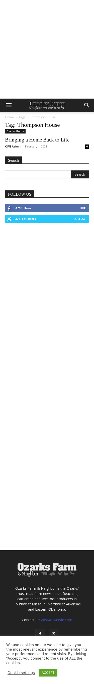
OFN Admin (13, 146)
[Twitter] (54, 634)
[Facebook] (40, 634)
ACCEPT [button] (48, 673)
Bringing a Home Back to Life (37, 140)
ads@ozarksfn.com (56, 619)
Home (9, 117)
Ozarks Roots (15, 131)
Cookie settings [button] (21, 673)
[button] (9, 105)
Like (82, 208)
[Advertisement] (47, 49)
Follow (79, 219)
